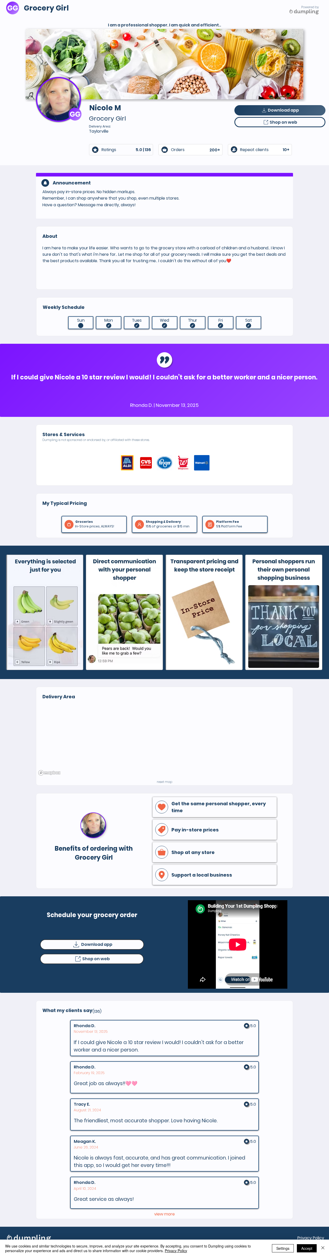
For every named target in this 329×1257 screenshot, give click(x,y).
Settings (282, 1248)
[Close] (323, 1248)
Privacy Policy (310, 1238)
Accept (306, 1248)
